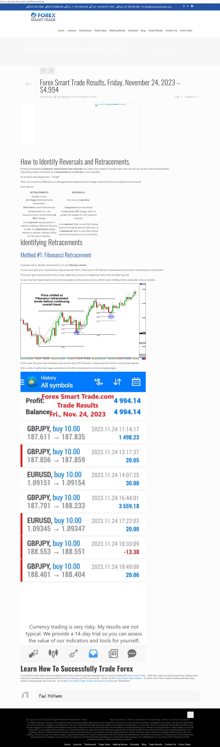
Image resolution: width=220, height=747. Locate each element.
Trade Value (104, 744)
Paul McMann (63, 97)
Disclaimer (185, 719)
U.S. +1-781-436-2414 (77, 7)
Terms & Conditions (136, 719)
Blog (144, 744)
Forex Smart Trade (136, 675)
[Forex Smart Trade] (43, 17)
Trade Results (155, 744)
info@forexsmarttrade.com (158, 7)
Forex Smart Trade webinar (128, 678)
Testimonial (90, 744)
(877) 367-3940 (36, 7)
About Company (118, 719)
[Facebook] (184, 6)
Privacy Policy (154, 719)
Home (184, 48)
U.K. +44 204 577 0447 (103, 7)
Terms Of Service (170, 719)
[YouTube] (188, 6)
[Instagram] (192, 6)
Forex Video (185, 744)
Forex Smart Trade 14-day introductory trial (88, 681)
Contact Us (170, 744)
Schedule (134, 744)
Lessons (77, 744)
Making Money (120, 744)
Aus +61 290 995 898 (129, 7)
